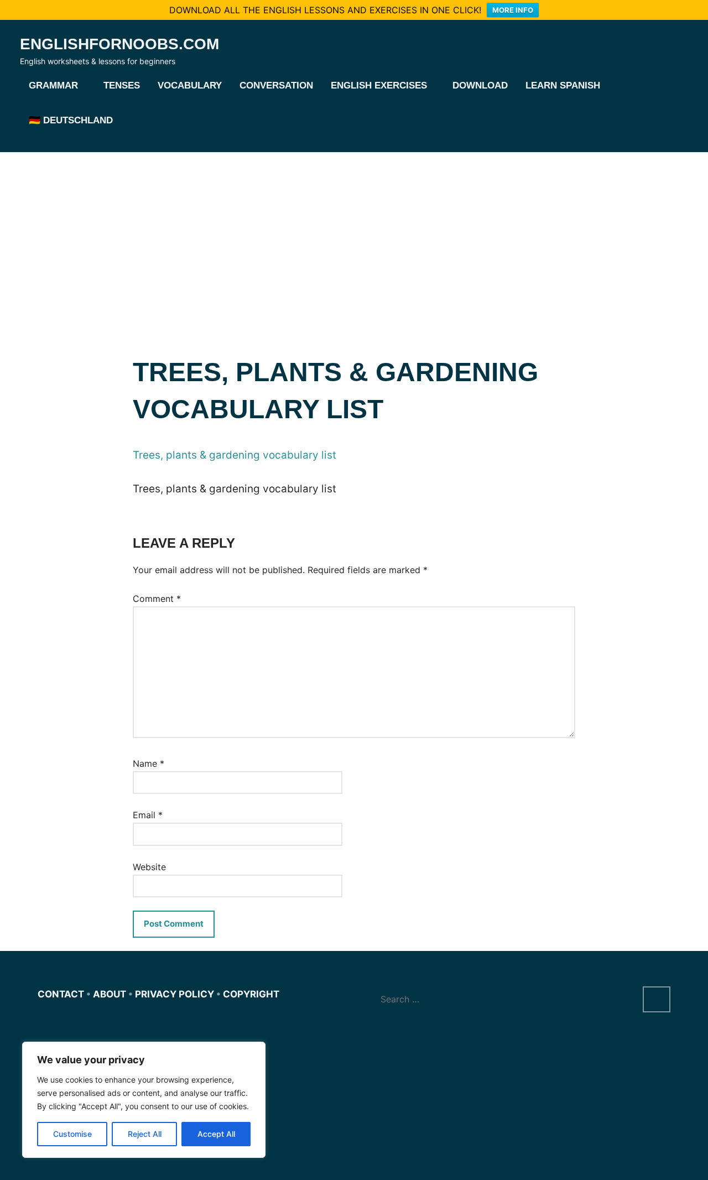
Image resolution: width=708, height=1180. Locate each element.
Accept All (216, 1134)
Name (148, 763)
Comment (157, 598)
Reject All (145, 1134)
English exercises (379, 85)
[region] (144, 1100)
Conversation (276, 85)
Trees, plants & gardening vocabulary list (234, 455)
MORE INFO (512, 10)
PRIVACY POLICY (174, 994)
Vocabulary (190, 85)
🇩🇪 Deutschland (71, 120)
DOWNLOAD (480, 85)
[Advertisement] (354, 235)
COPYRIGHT (251, 994)
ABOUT (109, 994)
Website (149, 866)
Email (148, 814)
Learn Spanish (562, 85)
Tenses (121, 85)
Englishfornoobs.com (119, 44)
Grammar (53, 85)
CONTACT (61, 994)
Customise (72, 1134)
